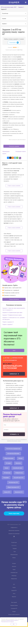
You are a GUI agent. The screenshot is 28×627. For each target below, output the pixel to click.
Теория (14, 587)
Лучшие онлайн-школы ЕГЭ (14, 614)
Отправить (13, 434)
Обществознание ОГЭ (13, 487)
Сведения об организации (14, 533)
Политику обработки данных (12, 620)
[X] (10, 158)
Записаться (13, 374)
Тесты (14, 593)
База (15, 551)
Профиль (15, 548)
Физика (20, 458)
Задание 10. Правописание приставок (12, 312)
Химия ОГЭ (7, 492)
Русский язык (14, 542)
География (6, 477)
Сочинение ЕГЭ (14, 608)
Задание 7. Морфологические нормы (12, 315)
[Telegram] (15, 158)
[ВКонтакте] (8, 158)
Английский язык (17, 468)
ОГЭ (14, 584)
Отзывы (14, 611)
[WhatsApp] (17, 158)
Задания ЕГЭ (14, 590)
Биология (18, 463)
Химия (6, 468)
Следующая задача (20, 151)
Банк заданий (14, 602)
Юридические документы (14, 530)
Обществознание (8, 458)
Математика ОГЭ (13, 482)
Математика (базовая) (13, 453)
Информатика (19, 473)
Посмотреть (12, 42)
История (8, 463)
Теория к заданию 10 (8, 322)
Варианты (14, 596)
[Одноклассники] (13, 158)
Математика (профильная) (13, 448)
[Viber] (20, 158)
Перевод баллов (14, 605)
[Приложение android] (14, 536)
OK (13, 624)
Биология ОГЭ (18, 492)
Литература (7, 473)
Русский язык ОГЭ (18, 477)
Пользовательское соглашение (7, 621)
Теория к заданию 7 (7, 324)
